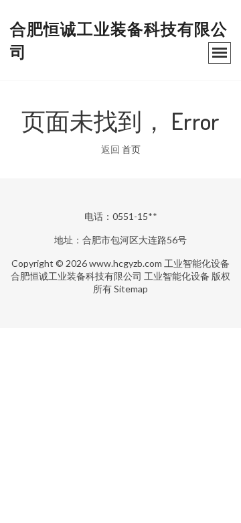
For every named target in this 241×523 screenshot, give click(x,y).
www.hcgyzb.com (125, 263)
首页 (131, 149)
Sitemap (131, 288)
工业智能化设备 (197, 263)
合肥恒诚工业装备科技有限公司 (76, 276)
